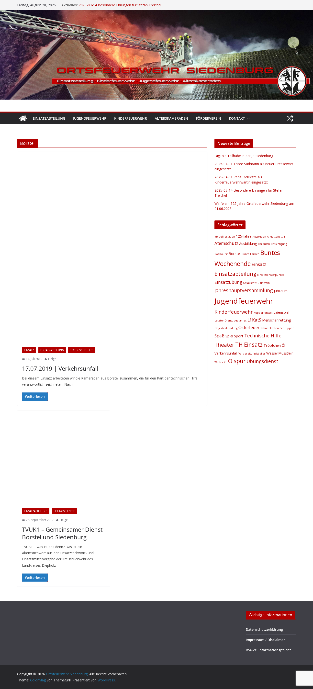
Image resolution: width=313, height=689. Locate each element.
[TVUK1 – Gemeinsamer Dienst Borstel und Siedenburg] (63, 457)
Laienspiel (281, 312)
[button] (247, 118)
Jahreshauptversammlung (243, 290)
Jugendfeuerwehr (89, 118)
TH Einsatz (249, 344)
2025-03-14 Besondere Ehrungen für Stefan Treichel (120, 5)
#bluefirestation (224, 236)
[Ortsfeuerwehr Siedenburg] (23, 118)
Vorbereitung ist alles (251, 353)
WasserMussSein (279, 353)
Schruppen (287, 328)
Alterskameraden (171, 118)
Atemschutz (226, 243)
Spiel (229, 335)
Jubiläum (281, 290)
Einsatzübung (228, 282)
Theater (224, 344)
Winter (218, 362)
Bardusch (264, 244)
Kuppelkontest (263, 312)
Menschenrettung (276, 320)
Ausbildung (248, 243)
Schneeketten (269, 328)
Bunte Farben (250, 254)
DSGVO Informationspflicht (268, 650)
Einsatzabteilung (49, 118)
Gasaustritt (250, 283)
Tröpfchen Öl (274, 345)
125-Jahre (244, 236)
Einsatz (29, 350)
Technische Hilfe (81, 350)
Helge (52, 359)
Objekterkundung (225, 328)
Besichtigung (279, 244)
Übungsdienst (262, 361)
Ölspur (237, 361)
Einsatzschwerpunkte (270, 274)
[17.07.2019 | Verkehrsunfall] (112, 247)
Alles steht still (276, 236)
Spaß (219, 336)
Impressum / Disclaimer (265, 639)
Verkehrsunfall (225, 353)
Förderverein (208, 118)
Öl (225, 362)
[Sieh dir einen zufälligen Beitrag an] (290, 118)
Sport (238, 335)
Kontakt (237, 118)
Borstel (235, 253)
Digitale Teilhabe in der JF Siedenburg (243, 155)
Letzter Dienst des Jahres (230, 320)
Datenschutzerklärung (264, 629)
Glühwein (263, 283)
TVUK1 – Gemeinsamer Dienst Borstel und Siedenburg (62, 533)
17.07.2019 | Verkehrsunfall (60, 368)
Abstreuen (259, 236)
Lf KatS (254, 320)
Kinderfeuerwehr (130, 118)
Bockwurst (221, 254)
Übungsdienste (64, 511)
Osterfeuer (248, 327)
